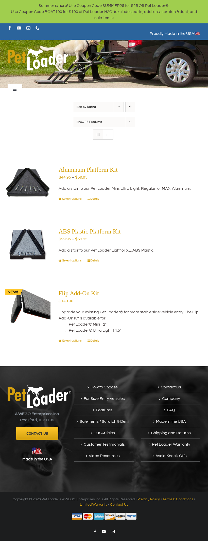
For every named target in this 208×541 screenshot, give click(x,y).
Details (94, 198)
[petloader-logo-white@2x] (39, 49)
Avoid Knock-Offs (171, 456)
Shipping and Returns (171, 433)
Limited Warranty (93, 504)
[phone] (38, 28)
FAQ (171, 410)
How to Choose (104, 387)
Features (104, 410)
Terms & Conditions (178, 499)
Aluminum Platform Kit (88, 169)
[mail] (28, 28)
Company (171, 399)
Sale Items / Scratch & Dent (104, 421)
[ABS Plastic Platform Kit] (27, 244)
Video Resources (104, 456)
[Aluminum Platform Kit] (27, 182)
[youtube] (19, 28)
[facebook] (10, 28)
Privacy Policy (148, 499)
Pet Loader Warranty (171, 444)
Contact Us (171, 387)
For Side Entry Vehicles (104, 399)
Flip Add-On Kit (79, 293)
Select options (72, 198)
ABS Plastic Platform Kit (90, 231)
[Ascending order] (130, 107)
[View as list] (108, 134)
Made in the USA (37, 459)
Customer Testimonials (104, 444)
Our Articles (104, 433)
